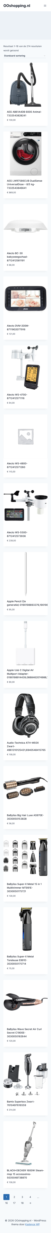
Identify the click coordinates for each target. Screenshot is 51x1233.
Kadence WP (32, 1224)
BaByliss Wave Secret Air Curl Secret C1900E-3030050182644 (24, 1033)
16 (6, 1203)
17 (14, 1203)
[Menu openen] (45, 5)
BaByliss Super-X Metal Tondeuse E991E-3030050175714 (20, 960)
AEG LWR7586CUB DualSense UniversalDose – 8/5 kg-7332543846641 (24, 184)
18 (22, 1203)
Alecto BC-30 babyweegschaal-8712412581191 (17, 257)
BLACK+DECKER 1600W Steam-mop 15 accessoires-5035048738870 (25, 1174)
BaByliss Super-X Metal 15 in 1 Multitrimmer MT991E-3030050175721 (24, 888)
